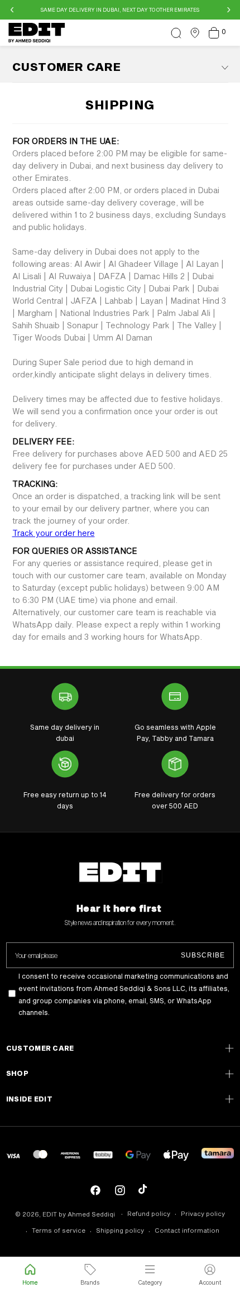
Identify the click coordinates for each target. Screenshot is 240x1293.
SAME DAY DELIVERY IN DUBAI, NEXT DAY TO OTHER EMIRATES (120, 10)
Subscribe (203, 955)
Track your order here (53, 533)
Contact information (187, 1230)
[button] (175, 33)
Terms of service (58, 1230)
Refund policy (148, 1213)
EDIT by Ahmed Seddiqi (78, 1214)
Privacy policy (203, 1213)
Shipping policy (120, 1230)
